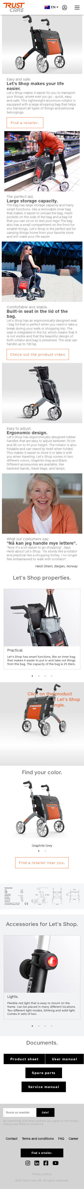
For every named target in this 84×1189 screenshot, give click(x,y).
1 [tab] (32, 676)
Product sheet (24, 1059)
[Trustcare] (14, 7)
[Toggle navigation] (77, 7)
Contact (11, 1138)
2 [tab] (39, 676)
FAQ (61, 1138)
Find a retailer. (25, 123)
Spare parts (44, 1073)
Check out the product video (37, 354)
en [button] (53, 7)
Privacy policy (42, 1174)
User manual (64, 1059)
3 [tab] (45, 676)
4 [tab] (52, 676)
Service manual (43, 1087)
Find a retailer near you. (42, 863)
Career (73, 1138)
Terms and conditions (38, 1138)
